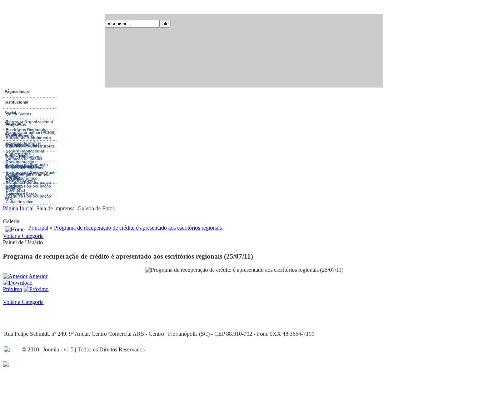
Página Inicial (17, 91)
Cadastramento (20, 135)
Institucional (16, 102)
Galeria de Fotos (21, 194)
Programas (16, 124)
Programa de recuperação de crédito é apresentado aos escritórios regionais (138, 228)
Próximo (12, 289)
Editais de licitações (24, 167)
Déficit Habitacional (24, 157)
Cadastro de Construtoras (30, 146)
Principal (38, 228)
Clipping (14, 186)
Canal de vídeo (20, 202)
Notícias (13, 178)
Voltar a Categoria (23, 236)
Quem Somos (18, 114)
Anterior (38, 276)
